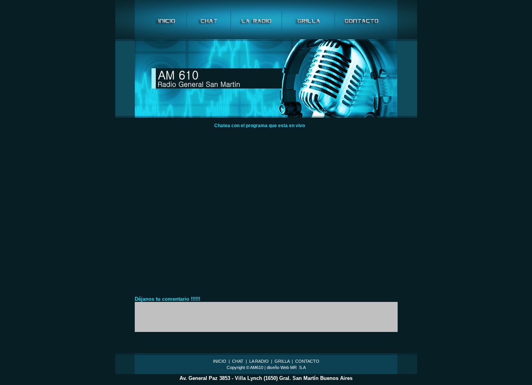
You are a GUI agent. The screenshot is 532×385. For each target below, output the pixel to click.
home (166, 20)
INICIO (219, 361)
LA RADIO (258, 361)
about (209, 20)
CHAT (237, 361)
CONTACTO (307, 361)
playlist (256, 20)
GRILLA (282, 361)
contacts (361, 20)
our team (308, 20)
